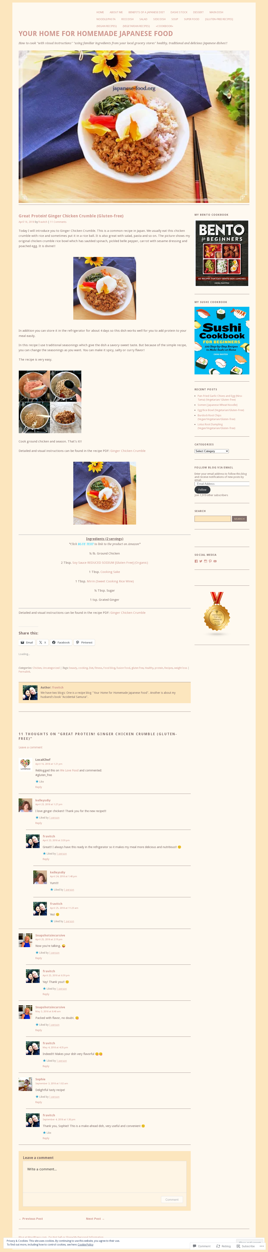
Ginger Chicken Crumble (128, 451)
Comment (172, 1199)
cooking (83, 668)
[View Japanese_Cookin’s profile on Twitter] (200, 561)
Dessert (198, 12)
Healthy (149, 668)
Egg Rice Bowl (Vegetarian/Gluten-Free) (221, 410)
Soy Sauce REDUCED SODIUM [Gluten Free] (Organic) (110, 563)
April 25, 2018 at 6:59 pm (56, 975)
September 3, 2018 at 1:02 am (51, 1083)
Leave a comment (30, 747)
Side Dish (159, 19)
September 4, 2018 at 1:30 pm (59, 1119)
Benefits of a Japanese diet (147, 12)
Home (100, 12)
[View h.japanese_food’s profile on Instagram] (205, 561)
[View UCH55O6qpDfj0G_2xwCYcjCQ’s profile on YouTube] (215, 561)
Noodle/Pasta (106, 19)
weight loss (180, 668)
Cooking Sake (110, 572)
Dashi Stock (179, 12)
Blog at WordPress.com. (33, 1237)
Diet (91, 668)
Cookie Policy (85, 1244)
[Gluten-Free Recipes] (219, 19)
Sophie (40, 1079)
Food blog (109, 668)
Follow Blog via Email (214, 467)
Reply (38, 787)
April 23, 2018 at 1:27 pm (48, 804)
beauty (73, 668)
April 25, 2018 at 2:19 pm (48, 939)
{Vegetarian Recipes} (136, 26)
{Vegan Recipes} (107, 26)
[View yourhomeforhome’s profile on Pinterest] (210, 561)
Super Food (191, 19)
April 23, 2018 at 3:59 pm (56, 840)
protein (159, 668)
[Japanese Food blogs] (217, 636)
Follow (202, 489)
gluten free (137, 668)
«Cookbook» (164, 26)
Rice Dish (127, 19)
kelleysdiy (42, 800)
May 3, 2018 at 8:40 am (48, 1011)
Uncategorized (51, 668)
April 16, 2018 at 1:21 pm (48, 763)
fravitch (43, 221)
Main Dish (216, 12)
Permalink (24, 671)
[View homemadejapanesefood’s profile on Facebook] (196, 561)
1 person (54, 817)
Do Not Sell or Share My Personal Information (76, 1237)
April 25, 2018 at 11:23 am (64, 907)
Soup (174, 19)
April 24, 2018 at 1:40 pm (63, 876)
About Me (116, 12)
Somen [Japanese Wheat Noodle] (217, 404)
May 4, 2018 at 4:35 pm (55, 1047)
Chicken (37, 668)
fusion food (123, 668)
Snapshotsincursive (50, 935)
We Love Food (69, 770)
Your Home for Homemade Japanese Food (96, 34)
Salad (143, 19)
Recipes (168, 668)
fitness (98, 668)
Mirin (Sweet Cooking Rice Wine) (110, 581)
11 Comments (58, 221)
